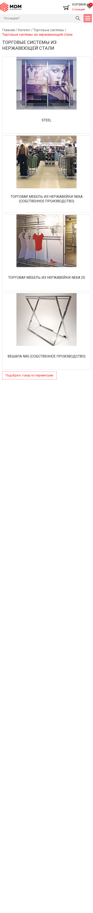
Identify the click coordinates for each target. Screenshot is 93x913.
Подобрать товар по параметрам (29, 375)
